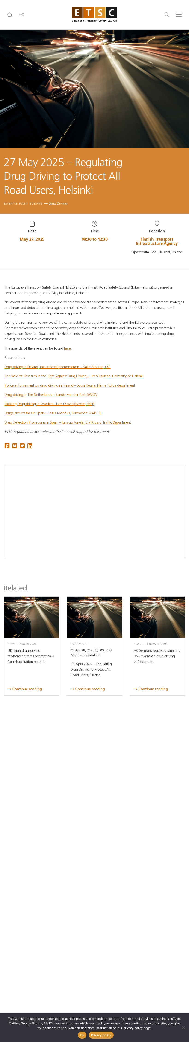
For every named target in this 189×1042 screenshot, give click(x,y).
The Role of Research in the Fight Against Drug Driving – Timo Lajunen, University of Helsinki (74, 376)
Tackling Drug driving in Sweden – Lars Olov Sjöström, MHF (49, 404)
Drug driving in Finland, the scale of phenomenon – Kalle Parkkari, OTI (57, 367)
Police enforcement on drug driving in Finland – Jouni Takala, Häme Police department (70, 385)
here (67, 348)
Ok (82, 1035)
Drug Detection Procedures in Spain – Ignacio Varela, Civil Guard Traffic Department (68, 422)
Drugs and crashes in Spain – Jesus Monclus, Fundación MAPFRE (53, 413)
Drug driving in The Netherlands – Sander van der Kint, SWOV (51, 394)
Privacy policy (101, 1035)
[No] (183, 1027)
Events (10, 204)
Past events (31, 204)
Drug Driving (58, 203)
